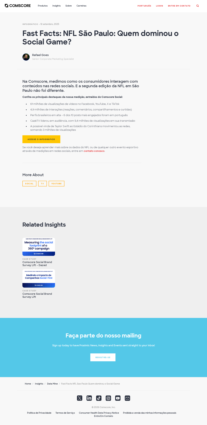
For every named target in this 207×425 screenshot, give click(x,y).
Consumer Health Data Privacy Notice (99, 413)
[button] (144, 7)
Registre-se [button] (102, 357)
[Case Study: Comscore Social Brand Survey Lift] (38, 278)
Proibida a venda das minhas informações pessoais (149, 413)
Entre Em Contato (103, 416)
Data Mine (52, 383)
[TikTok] (99, 399)
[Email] (127, 399)
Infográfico (30, 24)
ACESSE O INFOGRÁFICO (41, 139)
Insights (39, 383)
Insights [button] (56, 5)
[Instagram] (108, 399)
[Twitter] (79, 399)
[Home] (18, 7)
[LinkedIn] (89, 399)
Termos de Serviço (65, 413)
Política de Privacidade (39, 413)
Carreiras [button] (81, 5)
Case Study (29, 259)
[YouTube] (118, 399)
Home (28, 383)
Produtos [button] (43, 5)
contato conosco (94, 151)
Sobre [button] (68, 5)
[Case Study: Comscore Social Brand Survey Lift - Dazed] (38, 247)
